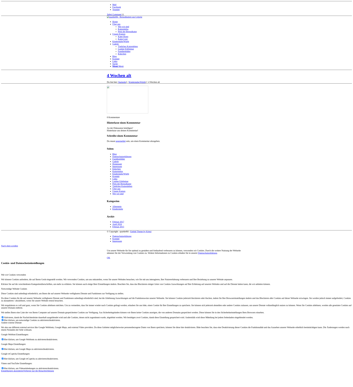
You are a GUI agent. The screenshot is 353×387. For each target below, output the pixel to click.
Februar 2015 (118, 227)
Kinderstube (117, 209)
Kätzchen (116, 169)
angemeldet (121, 141)
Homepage (117, 164)
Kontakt (115, 176)
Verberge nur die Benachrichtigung (38, 371)
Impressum (117, 166)
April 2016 (117, 224)
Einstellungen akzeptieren (12, 371)
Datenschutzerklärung (121, 156)
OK (108, 258)
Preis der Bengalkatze (121, 184)
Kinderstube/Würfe (120, 174)
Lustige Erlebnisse (120, 181)
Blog (114, 154)
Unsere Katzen (118, 191)
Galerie (115, 161)
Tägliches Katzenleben (122, 186)
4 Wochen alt (119, 75)
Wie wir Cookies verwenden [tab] (13, 275)
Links (114, 179)
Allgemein (116, 206)
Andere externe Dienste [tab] (11, 322)
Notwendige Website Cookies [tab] (14, 289)
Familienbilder (118, 159)
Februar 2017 (118, 222)
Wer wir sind (118, 194)
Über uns (116, 189)
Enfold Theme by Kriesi (140, 231)
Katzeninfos (117, 171)
